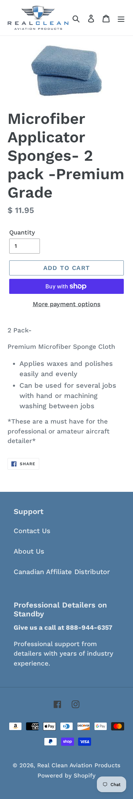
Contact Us (32, 531)
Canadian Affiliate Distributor (62, 572)
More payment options (67, 304)
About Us (29, 551)
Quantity (22, 232)
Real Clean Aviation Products (78, 765)
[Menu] (121, 17)
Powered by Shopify (66, 775)
